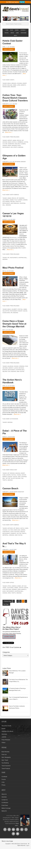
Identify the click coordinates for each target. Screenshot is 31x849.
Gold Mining (6, 201)
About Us (4, 794)
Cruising (19, 83)
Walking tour (6, 371)
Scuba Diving (6, 312)
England (9, 85)
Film (15, 200)
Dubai (4, 475)
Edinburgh (11, 143)
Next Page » (6, 604)
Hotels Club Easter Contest (12, 42)
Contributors (5, 802)
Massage (14, 145)
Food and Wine (6, 589)
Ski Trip (8, 478)
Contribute (4, 776)
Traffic (4, 480)
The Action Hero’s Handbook (12, 381)
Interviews (4, 734)
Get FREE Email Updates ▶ (11, 647)
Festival (20, 309)
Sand (19, 476)
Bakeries (21, 198)
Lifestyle (18, 201)
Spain (9, 593)
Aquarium (10, 366)
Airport (9, 140)
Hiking (9, 145)
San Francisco (15, 203)
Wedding (13, 86)
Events (12, 80)
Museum (4, 369)
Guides (3, 728)
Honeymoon (5, 531)
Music (19, 145)
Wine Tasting (20, 371)
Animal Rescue (17, 140)
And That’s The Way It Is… (14, 545)
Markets (23, 85)
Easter (4, 85)
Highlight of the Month (7, 731)
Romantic (13, 533)
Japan (18, 85)
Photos (3, 785)
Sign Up (22, 2)
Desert (25, 83)
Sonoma (4, 593)
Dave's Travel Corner (15, 11)
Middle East (13, 469)
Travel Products (6, 768)
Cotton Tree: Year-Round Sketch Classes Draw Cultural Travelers (15, 97)
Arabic (19, 586)
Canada (11, 200)
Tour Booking (5, 763)
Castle (22, 528)
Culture (4, 143)
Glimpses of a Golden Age (14, 157)
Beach (9, 83)
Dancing (17, 473)
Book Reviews (5, 751)
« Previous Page (7, 601)
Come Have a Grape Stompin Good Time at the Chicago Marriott (14, 323)
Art (23, 140)
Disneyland (16, 530)
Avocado (5, 142)
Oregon (22, 531)
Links (3, 782)
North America (14, 194)
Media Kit (4, 811)
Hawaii (14, 85)
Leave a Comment (9, 49)
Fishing (19, 475)
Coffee (26, 142)
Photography (14, 311)
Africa (12, 582)
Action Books (14, 419)
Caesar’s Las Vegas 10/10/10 (13, 215)
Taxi (22, 478)
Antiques (10, 528)
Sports (15, 147)
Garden (4, 145)
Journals (4, 737)
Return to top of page (7, 841)
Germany (14, 589)
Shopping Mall (22, 257)
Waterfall (5, 535)
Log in (27, 845)
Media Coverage (6, 808)
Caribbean (20, 142)
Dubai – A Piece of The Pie (14, 432)
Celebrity (14, 309)
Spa (12, 147)
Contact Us (5, 800)
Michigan (21, 368)
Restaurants (6, 147)
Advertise (4, 797)
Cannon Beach (10, 488)
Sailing (25, 311)
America (14, 586)
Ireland (12, 201)
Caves (26, 528)
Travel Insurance (6, 765)
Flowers (23, 143)
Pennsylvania (6, 86)
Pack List (4, 754)
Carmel (16, 587)
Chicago (16, 366)
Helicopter (5, 311)
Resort (20, 311)
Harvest (10, 368)
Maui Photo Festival (13, 267)
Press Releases (14, 137)
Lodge (12, 531)
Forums (4, 779)
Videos (3, 742)
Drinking (21, 366)
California (5, 200)
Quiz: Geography (6, 757)
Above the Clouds (6, 726)
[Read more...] (8, 132)
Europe (8, 475)
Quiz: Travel (5, 760)
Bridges (14, 83)
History (24, 475)
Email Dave (5, 805)
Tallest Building (15, 478)
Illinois (16, 368)
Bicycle (14, 142)
